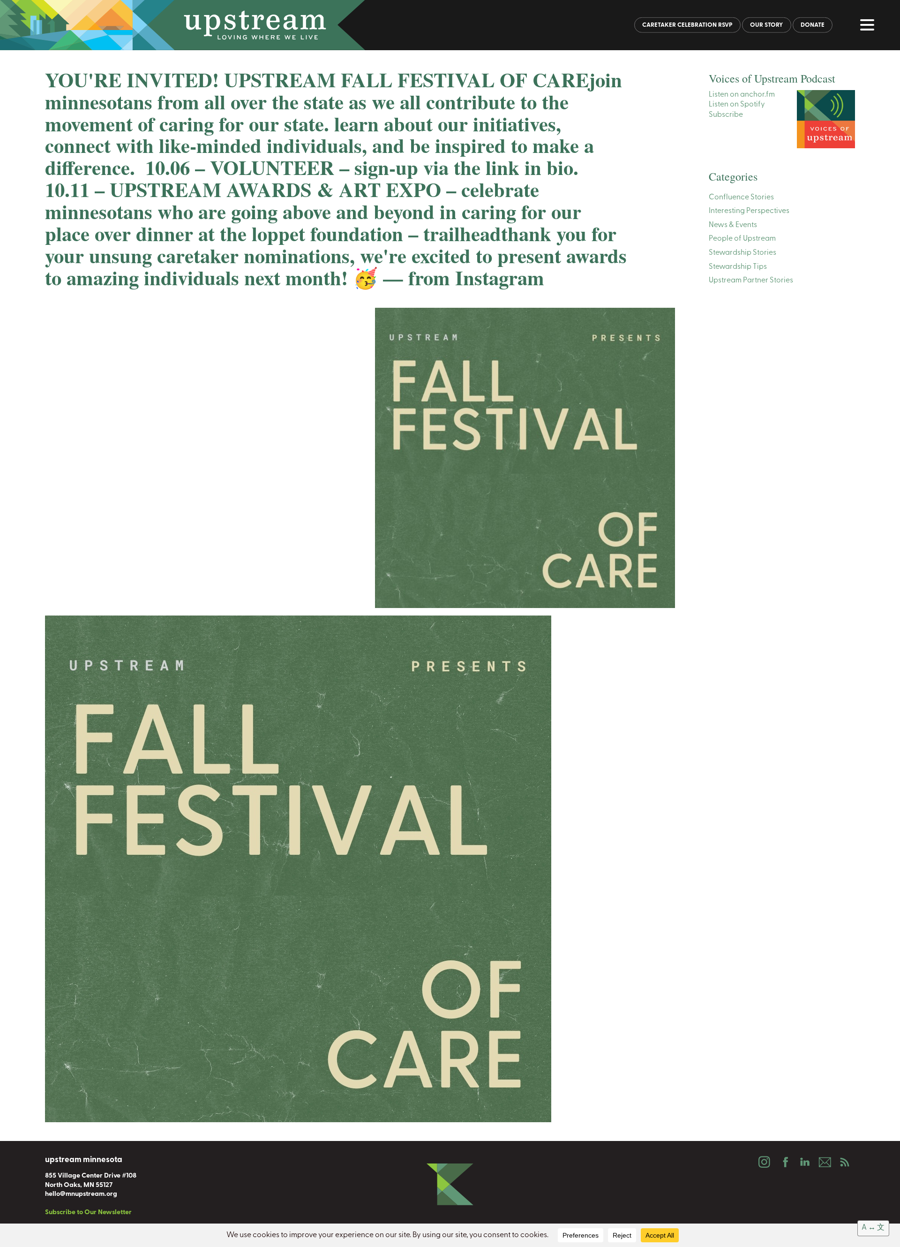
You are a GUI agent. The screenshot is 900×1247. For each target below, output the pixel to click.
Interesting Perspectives (749, 211)
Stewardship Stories (742, 253)
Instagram (764, 1162)
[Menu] (869, 27)
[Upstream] (450, 25)
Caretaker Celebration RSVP (687, 25)
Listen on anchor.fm (742, 95)
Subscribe (726, 115)
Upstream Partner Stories (751, 280)
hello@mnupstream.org (81, 1194)
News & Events (733, 225)
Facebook (784, 1162)
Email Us (824, 1162)
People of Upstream (742, 239)
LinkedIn (804, 1162)
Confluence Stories (741, 197)
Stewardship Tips (738, 267)
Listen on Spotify (737, 104)
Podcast (844, 1162)
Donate (813, 25)
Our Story (766, 25)
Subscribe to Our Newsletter (88, 1212)
